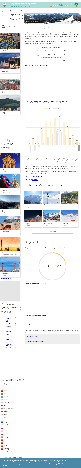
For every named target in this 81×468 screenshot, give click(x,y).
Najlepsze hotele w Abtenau (33, 176)
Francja (3, 171)
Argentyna (6, 437)
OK (76, 461)
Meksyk (6, 411)
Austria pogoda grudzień (21, 11)
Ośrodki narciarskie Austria (35, 341)
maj (7, 329)
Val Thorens (48, 224)
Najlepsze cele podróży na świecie (35, 283)
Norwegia (6, 448)
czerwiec (8, 331)
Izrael (5, 431)
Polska (6, 428)
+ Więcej (52, 232)
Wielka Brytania (5, 192)
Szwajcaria (7, 402)
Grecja (5, 422)
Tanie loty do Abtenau (31, 179)
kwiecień (8, 326)
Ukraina (6, 396)
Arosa (27, 205)
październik (9, 342)
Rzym (4, 211)
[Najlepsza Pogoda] (40, 8)
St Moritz (65, 205)
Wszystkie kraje (11, 452)
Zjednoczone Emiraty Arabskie (10, 254)
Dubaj (4, 252)
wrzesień (8, 339)
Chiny (5, 440)
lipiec (7, 334)
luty (7, 320)
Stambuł (5, 232)
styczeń (8, 318)
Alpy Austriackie (32, 336)
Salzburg (5, 71)
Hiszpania (6, 399)
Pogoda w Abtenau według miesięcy (36, 315)
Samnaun (47, 205)
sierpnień (9, 337)
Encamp (65, 224)
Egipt (5, 417)
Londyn (4, 190)
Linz (3, 113)
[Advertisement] (52, 81)
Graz (3, 92)
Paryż (3, 169)
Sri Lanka (6, 443)
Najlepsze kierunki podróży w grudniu (36, 65)
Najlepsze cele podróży (7, 278)
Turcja (3, 234)
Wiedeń (4, 50)
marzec (8, 323)
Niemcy (6, 393)
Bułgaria (6, 445)
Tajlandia (6, 425)
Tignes (27, 224)
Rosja (5, 434)
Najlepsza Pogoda (6, 11)
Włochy (3, 213)
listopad (8, 344)
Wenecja (5, 273)
